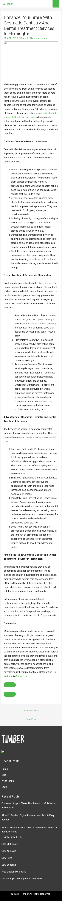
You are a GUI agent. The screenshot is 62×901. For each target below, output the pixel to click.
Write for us (8, 781)
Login (4, 787)
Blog (4, 775)
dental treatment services (21, 117)
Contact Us (21, 676)
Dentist (24, 38)
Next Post (31, 719)
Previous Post (31, 710)
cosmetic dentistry (48, 113)
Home (5, 769)
